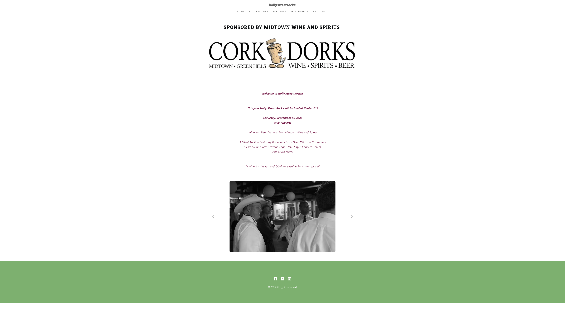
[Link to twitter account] (282, 279)
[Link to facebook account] (275, 279)
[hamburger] (194, 4)
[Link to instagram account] (289, 279)
